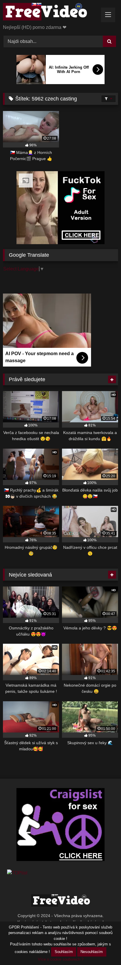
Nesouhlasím (91, 952)
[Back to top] (102, 947)
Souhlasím (64, 952)
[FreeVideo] (49, 12)
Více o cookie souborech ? (60, 959)
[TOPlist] (17, 872)
